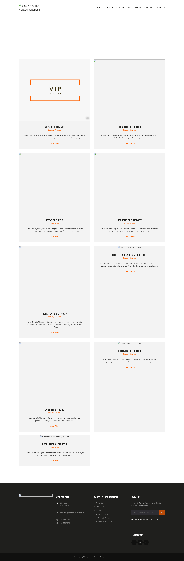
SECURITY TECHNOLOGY (130, 220)
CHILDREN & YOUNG (54, 409)
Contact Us (100, 510)
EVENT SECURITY (54, 220)
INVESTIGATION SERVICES (54, 313)
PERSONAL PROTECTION (130, 127)
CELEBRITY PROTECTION (130, 351)
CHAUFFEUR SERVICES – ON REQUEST (129, 255)
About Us (99, 503)
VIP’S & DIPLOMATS (54, 127)
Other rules (100, 506)
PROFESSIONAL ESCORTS (54, 444)
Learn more (54, 143)
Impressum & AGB (105, 521)
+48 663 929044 (65, 523)
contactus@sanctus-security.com (71, 512)
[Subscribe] (162, 512)
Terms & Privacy (104, 518)
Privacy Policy (103, 514)
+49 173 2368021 (66, 519)
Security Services (54, 130)
